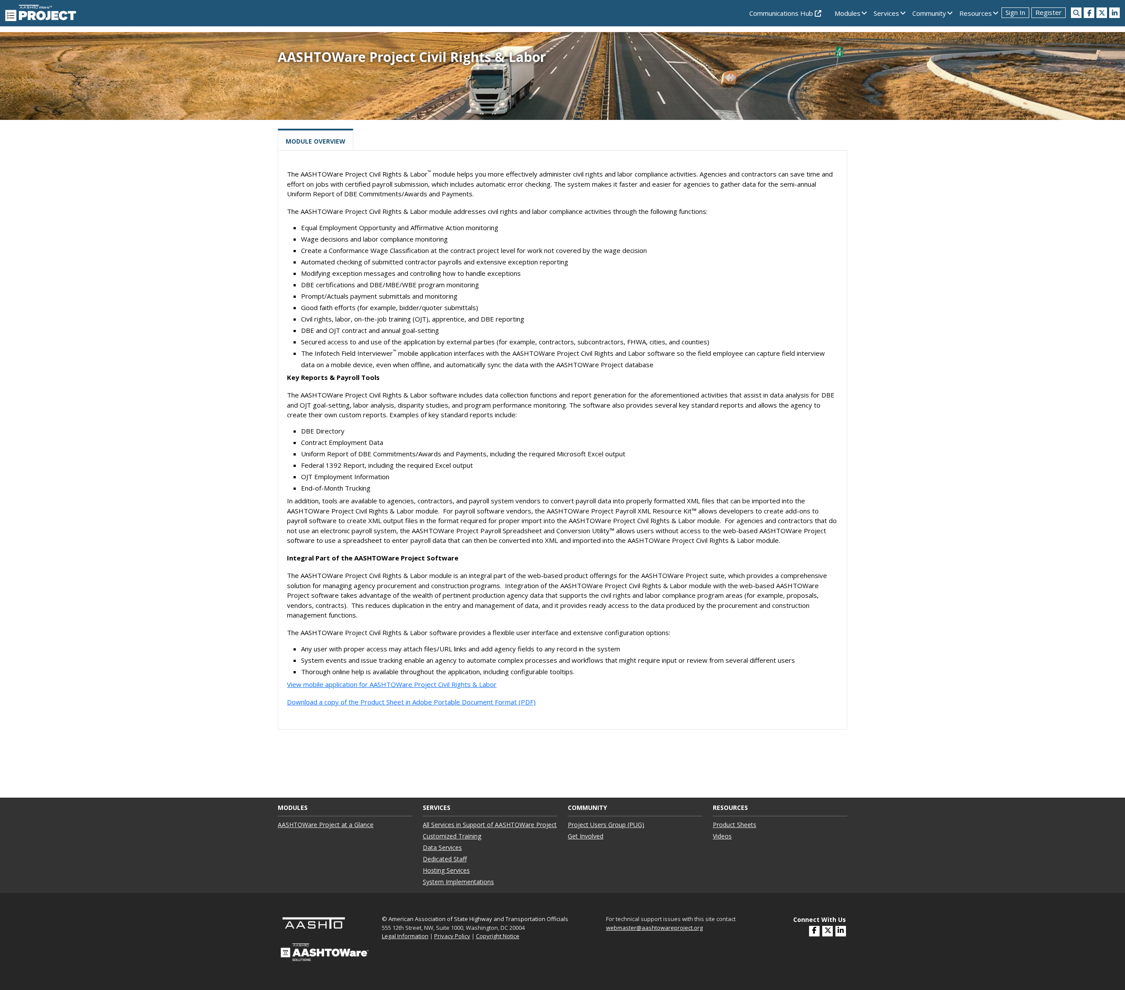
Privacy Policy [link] (452, 936)
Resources (975, 13)
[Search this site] (1076, 12)
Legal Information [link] (405, 936)
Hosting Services (446, 870)
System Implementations (458, 882)
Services (886, 13)
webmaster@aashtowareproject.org (654, 928)
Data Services (442, 847)
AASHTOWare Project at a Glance (326, 824)
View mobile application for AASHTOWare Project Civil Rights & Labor (392, 684)
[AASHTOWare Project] (40, 12)
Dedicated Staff (445, 859)
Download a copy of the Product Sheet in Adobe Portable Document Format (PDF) (411, 701)
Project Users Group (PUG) (606, 824)
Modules (847, 13)
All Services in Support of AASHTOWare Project (490, 824)
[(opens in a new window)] (1089, 12)
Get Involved (585, 836)
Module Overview (315, 141)
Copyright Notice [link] (497, 936)
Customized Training (452, 836)
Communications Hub (782, 13)
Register (1048, 12)
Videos (722, 836)
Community (929, 13)
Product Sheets (734, 824)
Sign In (1015, 12)
